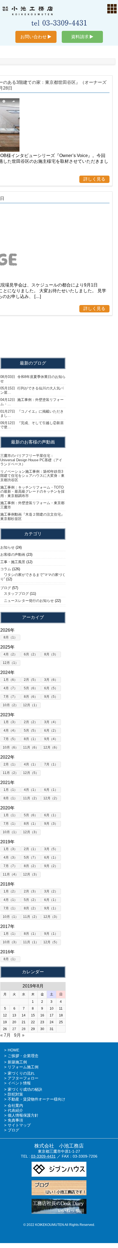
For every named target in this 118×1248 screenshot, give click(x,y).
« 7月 (5, 1035)
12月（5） (31, 773)
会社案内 (15, 1105)
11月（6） (31, 747)
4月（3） (10, 857)
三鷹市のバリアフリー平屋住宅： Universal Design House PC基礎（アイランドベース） (31, 460)
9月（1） (51, 908)
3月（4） (51, 722)
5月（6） (31, 688)
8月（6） (31, 697)
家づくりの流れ (21, 1073)
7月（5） (10, 739)
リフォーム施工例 (23, 1067)
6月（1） (51, 790)
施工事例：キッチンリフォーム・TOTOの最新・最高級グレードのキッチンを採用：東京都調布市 (32, 491)
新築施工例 (17, 1062)
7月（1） (51, 764)
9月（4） (51, 739)
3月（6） (51, 680)
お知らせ (7, 547)
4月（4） (10, 730)
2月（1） (10, 764)
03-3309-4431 (43, 1156)
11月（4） (10, 874)
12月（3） (31, 832)
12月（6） (51, 747)
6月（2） (31, 654)
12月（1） (10, 663)
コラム (5, 569)
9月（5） (51, 697)
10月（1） (10, 832)
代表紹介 (15, 1110)
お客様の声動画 (12, 554)
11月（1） (31, 942)
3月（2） (51, 891)
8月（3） (51, 654)
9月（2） (51, 866)
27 (14, 1029)
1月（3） (10, 722)
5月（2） (31, 900)
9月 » (19, 1035)
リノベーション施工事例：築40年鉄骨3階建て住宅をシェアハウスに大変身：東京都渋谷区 (32, 475)
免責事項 (15, 1120)
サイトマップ (19, 1125)
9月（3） (51, 824)
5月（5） (31, 730)
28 (24, 1029)
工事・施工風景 (12, 562)
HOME (13, 1050)
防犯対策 (15, 1094)
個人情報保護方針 (23, 1115)
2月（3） (31, 891)
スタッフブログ (14, 594)
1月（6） (10, 680)
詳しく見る (94, 179)
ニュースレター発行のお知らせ (27, 601)
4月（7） (10, 688)
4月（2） (10, 654)
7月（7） (10, 697)
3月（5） (51, 849)
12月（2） (51, 798)
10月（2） (10, 705)
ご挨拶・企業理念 (23, 1056)
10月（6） (10, 747)
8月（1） (10, 637)
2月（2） (31, 722)
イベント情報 (19, 1083)
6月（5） (51, 688)
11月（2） (10, 773)
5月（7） (31, 857)
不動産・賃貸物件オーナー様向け (36, 1099)
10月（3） (10, 942)
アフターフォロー (23, 1078)
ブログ (5, 588)
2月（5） (31, 680)
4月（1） (31, 764)
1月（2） (10, 891)
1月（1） (10, 790)
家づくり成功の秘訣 (25, 1089)
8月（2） (31, 866)
